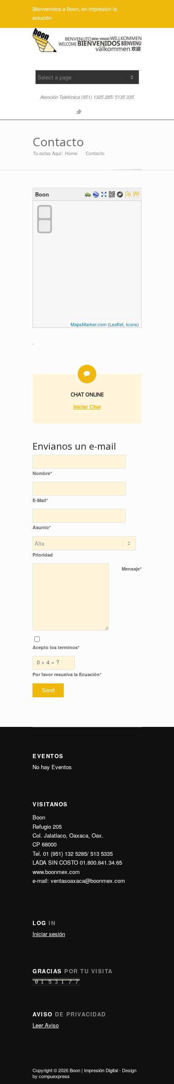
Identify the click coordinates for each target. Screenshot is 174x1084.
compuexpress (54, 1076)
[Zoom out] (44, 226)
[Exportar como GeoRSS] (129, 195)
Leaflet (116, 324)
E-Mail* (40, 500)
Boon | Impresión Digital (94, 1070)
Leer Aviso (46, 1025)
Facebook (91, 111)
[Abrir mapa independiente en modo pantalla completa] (105, 195)
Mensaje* (131, 568)
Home (71, 153)
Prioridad (43, 555)
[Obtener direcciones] (89, 195)
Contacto (58, 142)
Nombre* (42, 473)
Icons (131, 324)
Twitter (78, 111)
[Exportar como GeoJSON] (121, 195)
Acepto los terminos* (56, 647)
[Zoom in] (44, 212)
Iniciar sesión (49, 934)
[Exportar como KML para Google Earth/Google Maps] (97, 195)
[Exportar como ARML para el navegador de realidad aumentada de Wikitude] (137, 195)
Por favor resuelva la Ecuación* (67, 674)
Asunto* (42, 527)
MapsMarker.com (88, 324)
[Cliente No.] (56, 983)
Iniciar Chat (87, 406)
